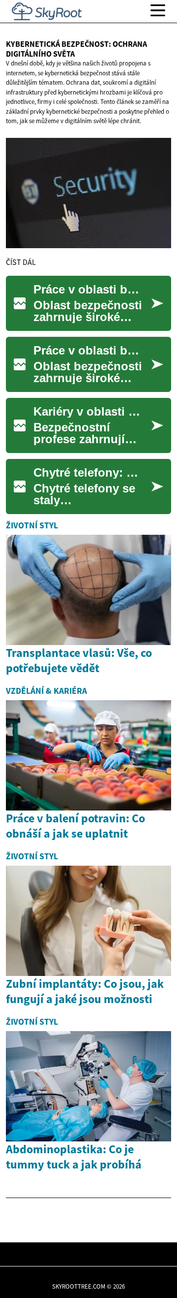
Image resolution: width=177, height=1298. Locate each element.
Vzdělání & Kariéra (46, 690)
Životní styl (32, 525)
